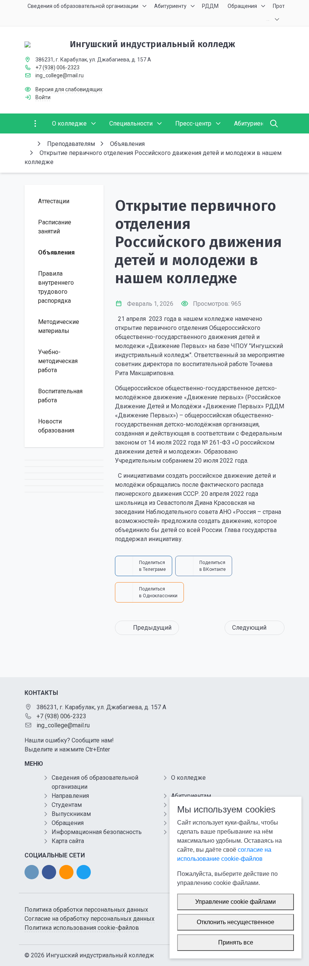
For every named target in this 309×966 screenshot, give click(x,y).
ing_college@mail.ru (59, 75)
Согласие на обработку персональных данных (89, 918)
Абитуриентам (191, 795)
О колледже (188, 777)
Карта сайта (68, 841)
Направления (70, 795)
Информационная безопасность (97, 832)
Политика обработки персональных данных (86, 909)
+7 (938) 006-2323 (57, 67)
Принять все (235, 942)
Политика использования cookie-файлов (81, 927)
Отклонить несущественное (235, 922)
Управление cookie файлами (235, 902)
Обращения (68, 822)
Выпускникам (71, 813)
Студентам (67, 804)
